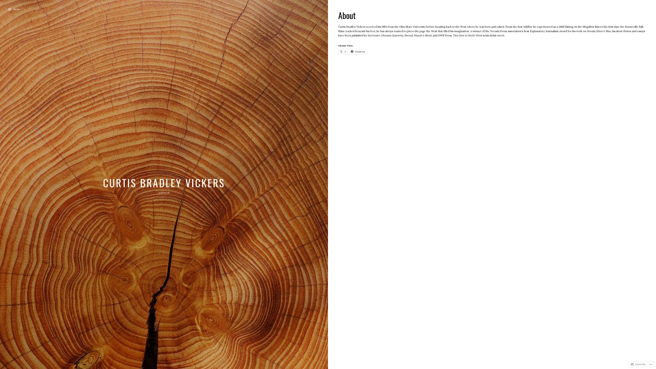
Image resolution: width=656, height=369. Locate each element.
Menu (16, 9)
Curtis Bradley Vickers (164, 182)
